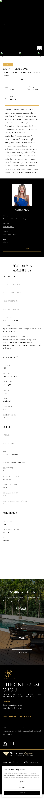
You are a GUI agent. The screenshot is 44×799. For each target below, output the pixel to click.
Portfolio (25, 762)
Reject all (22, 782)
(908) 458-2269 (8, 226)
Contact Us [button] (22, 652)
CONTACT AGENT (22, 249)
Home (5, 762)
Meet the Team (14, 762)
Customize (22, 787)
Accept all (22, 793)
